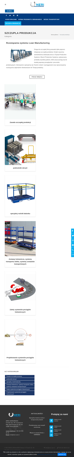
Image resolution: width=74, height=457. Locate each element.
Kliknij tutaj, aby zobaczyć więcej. (47, 454)
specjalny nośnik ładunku (20, 213)
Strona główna (54, 34)
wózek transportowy (51, 19)
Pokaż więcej (37, 77)
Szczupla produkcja (12, 23)
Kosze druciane (11, 19)
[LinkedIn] (17, 15)
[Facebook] (6, 15)
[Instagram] (14, 15)
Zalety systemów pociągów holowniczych (18, 389)
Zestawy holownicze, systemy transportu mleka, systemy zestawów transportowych (20, 261)
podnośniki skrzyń (20, 168)
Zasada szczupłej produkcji (20, 122)
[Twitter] (10, 15)
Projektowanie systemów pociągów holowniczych (16, 393)
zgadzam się (62, 454)
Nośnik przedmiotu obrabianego (30, 19)
